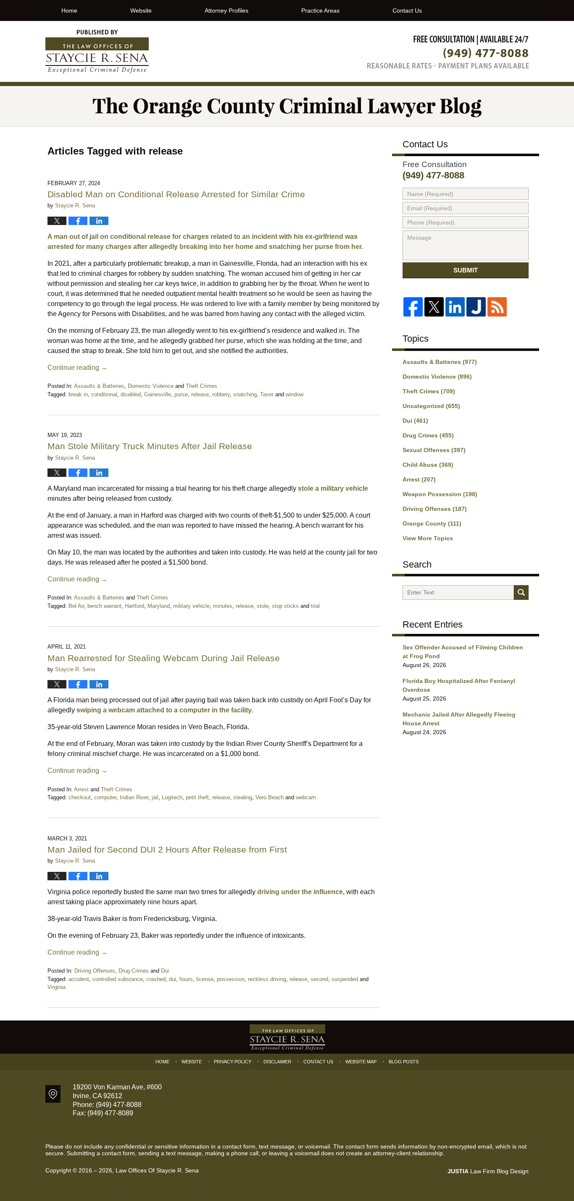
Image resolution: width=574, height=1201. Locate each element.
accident (78, 979)
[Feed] (497, 307)
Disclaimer (277, 1061)
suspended (345, 979)
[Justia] (476, 307)
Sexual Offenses (434, 450)
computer (105, 797)
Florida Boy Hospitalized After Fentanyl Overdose (459, 685)
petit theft (197, 797)
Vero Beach (269, 797)
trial (315, 606)
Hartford (134, 606)
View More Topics (428, 538)
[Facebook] (413, 307)
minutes (222, 606)
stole (263, 606)
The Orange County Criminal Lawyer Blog (97, 51)
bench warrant (104, 606)
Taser (267, 394)
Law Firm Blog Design (488, 1171)
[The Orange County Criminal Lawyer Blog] (287, 106)
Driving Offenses (94, 971)
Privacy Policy (232, 1061)
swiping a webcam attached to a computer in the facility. (164, 710)
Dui (165, 971)
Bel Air (76, 606)
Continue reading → (77, 367)
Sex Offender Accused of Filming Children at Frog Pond (463, 651)
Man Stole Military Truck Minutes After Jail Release (149, 446)
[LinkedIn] (455, 307)
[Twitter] (434, 307)
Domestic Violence (151, 386)
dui (172, 979)
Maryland (158, 606)
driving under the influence (300, 891)
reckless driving (267, 979)
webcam (306, 797)
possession (231, 979)
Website (141, 10)
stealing (242, 797)
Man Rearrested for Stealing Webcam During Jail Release (163, 658)
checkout (79, 797)
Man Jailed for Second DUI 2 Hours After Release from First (167, 849)
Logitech (172, 797)
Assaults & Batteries (99, 386)
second (319, 979)
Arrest (81, 789)
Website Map (361, 1061)
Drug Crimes (133, 971)
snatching (245, 394)
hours (186, 979)
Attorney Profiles (226, 10)
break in (78, 394)
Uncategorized (431, 406)
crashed (156, 979)
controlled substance (117, 979)
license (204, 979)
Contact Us (407, 10)
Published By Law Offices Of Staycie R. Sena (448, 51)
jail (155, 797)
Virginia (56, 987)
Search (521, 592)
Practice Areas (320, 10)
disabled (131, 394)
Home (69, 10)
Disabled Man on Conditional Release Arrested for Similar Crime (176, 194)
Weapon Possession (440, 494)
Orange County (432, 523)
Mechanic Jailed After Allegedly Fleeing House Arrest (459, 719)
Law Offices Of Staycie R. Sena (157, 1170)
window (294, 394)
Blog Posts (404, 1061)
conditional (104, 394)
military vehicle (191, 606)
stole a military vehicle (333, 488)
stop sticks (285, 606)
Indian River (134, 797)
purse (181, 394)
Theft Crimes (201, 386)
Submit (465, 270)
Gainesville (157, 394)
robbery (221, 394)
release (200, 394)
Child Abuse (428, 464)
